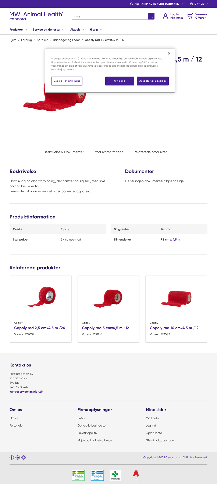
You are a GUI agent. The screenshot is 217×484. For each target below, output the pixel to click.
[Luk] (169, 53)
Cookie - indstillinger (67, 80)
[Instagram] (23, 457)
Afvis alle (119, 80)
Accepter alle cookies (152, 80)
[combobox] (113, 16)
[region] (110, 70)
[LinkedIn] (17, 457)
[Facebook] (12, 457)
